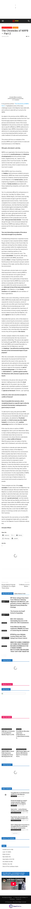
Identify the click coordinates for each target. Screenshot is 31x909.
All (5, 788)
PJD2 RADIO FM (7, 856)
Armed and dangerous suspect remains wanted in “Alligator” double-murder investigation (19, 802)
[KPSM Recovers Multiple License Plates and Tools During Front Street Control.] (6, 636)
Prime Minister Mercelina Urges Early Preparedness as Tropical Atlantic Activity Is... (22, 735)
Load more (15, 833)
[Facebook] (3, 40)
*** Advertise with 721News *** (20, 897)
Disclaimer (12, 899)
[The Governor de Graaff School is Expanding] (6, 613)
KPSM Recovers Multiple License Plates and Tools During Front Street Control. (18, 636)
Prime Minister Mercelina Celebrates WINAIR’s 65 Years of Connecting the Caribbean (19, 628)
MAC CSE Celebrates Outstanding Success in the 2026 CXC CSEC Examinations (19, 620)
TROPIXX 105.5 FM (7, 864)
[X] (6, 40)
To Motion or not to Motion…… (24, 585)
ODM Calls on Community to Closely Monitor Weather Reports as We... (8, 733)
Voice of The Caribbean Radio (10, 866)
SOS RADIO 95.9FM (8, 861)
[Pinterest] (10, 40)
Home (3, 24)
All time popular (18, 788)
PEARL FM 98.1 (6, 854)
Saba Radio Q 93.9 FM (8, 859)
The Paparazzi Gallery (7, 897)
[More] (18, 40)
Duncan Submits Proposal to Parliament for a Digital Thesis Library (8, 586)
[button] (2, 21)
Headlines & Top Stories (11, 24)
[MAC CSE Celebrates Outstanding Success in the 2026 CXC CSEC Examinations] (6, 621)
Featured (11, 788)
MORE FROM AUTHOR (19, 593)
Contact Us (18, 899)
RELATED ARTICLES (7, 593)
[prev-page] (3, 656)
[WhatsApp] (14, 40)
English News (13, 796)
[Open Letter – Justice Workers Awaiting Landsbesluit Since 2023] (6, 811)
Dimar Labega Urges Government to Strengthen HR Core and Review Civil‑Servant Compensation (20, 826)
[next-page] (5, 656)
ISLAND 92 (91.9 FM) (8, 849)
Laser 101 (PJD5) (7, 852)
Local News (15, 27)
